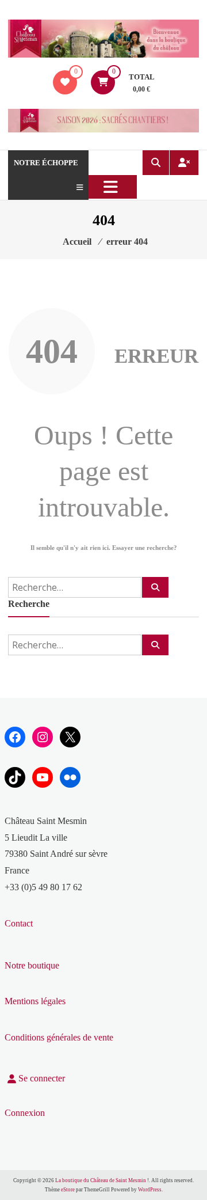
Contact (19, 923)
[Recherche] (155, 587)
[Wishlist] (65, 82)
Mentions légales (35, 1001)
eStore (68, 1190)
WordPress (150, 1190)
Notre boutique (32, 965)
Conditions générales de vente (59, 1037)
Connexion (25, 1113)
